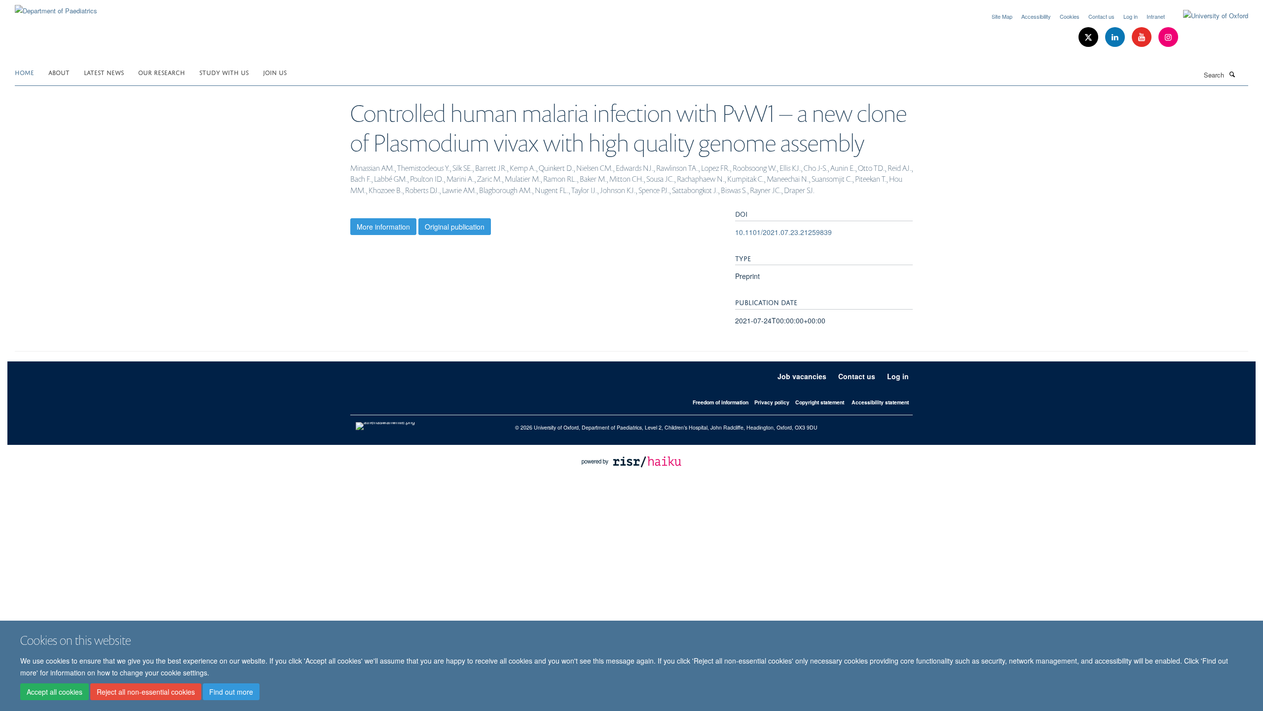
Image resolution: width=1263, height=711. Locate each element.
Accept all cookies (54, 692)
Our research (161, 72)
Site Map (1002, 16)
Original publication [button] (454, 227)
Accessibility (1036, 16)
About (59, 72)
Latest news (104, 72)
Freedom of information (720, 402)
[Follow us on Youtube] (1142, 37)
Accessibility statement (880, 402)
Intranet (1156, 16)
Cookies (1069, 16)
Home (24, 72)
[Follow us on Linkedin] (1116, 37)
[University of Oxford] (1208, 16)
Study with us (224, 72)
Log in (1130, 16)
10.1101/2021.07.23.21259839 (783, 232)
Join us (275, 72)
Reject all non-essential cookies (146, 692)
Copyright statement (819, 402)
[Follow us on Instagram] (1168, 37)
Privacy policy (771, 402)
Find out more (231, 692)
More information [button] (383, 227)
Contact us (1101, 16)
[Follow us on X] (1089, 37)
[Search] (1231, 74)
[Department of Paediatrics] (56, 7)
